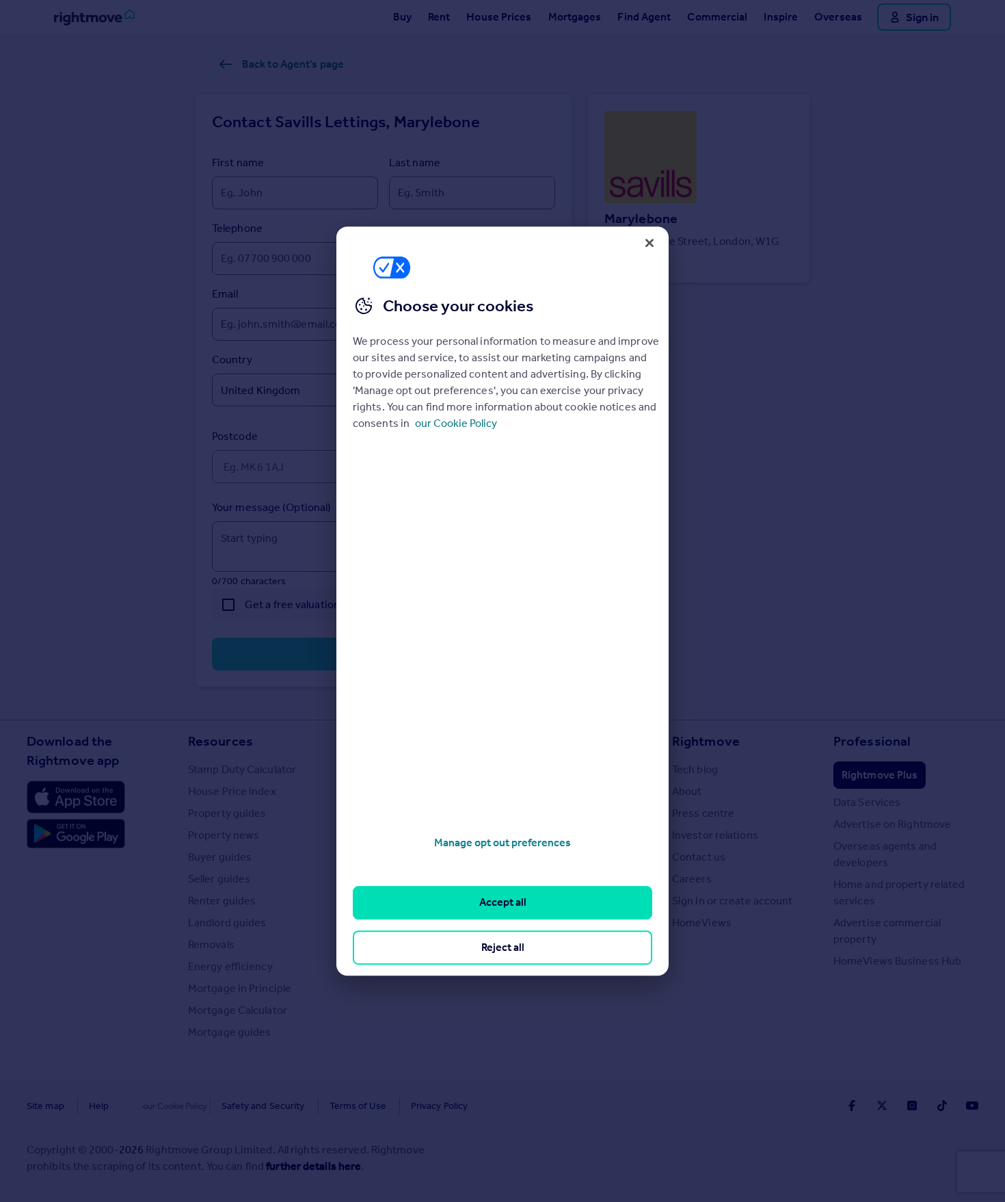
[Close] (649, 243)
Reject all (502, 947)
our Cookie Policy (456, 423)
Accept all (502, 902)
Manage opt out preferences (502, 842)
